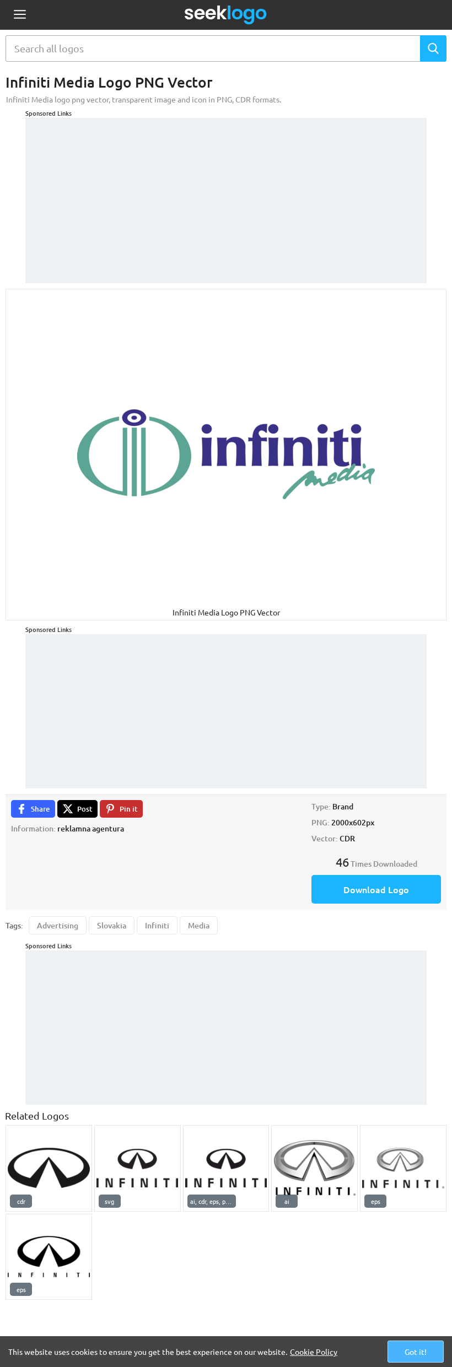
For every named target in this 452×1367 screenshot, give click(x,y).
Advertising (57, 925)
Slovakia (111, 925)
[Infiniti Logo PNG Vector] (49, 1168)
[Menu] (19, 15)
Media (198, 925)
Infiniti (157, 925)
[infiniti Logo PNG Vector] (314, 1168)
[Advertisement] (226, 195)
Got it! (416, 1352)
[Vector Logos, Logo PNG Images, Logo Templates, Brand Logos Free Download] (226, 15)
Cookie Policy (313, 1352)
